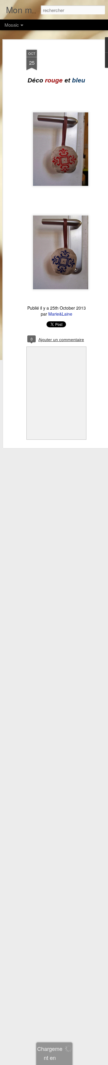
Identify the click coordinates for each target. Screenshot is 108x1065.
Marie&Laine (60, 314)
